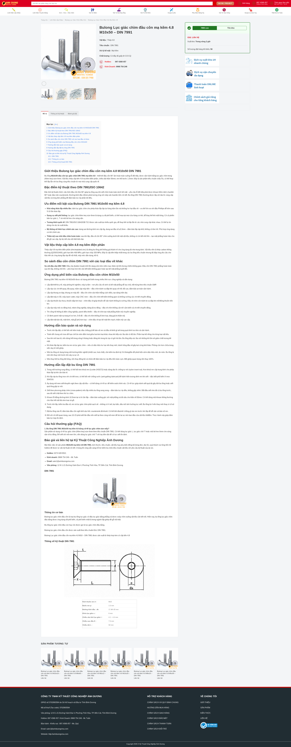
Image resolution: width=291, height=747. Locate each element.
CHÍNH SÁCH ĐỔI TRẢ (157, 729)
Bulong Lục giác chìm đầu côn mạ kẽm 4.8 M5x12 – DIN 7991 (96, 673)
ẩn (56, 124)
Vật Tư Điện (93, 13)
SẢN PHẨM (205, 708)
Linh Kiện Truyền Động (40, 13)
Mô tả (45, 114)
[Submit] (214, 3)
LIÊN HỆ (204, 718)
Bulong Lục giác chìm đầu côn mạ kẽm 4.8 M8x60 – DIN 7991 (73, 673)
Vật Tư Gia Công (224, 13)
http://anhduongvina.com (58, 734)
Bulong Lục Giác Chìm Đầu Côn (75, 20)
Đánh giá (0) (72, 114)
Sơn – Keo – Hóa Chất (66, 13)
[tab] (45, 113)
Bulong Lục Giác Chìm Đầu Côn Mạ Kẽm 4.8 (103, 20)
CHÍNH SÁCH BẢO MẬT (157, 718)
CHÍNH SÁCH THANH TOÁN (159, 724)
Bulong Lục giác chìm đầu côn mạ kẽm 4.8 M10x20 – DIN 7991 (120, 673)
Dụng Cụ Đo (172, 13)
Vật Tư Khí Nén (145, 13)
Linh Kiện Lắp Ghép (13, 13)
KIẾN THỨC (205, 713)
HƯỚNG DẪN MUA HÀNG (158, 708)
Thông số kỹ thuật (57, 114)
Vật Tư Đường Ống (119, 13)
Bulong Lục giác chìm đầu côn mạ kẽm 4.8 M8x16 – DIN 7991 (143, 673)
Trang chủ (44, 20)
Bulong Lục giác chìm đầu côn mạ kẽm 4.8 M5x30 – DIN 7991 (166, 673)
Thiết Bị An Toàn (277, 13)
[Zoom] (44, 83)
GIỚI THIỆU (205, 702)
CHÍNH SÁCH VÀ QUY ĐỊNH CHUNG (162, 702)
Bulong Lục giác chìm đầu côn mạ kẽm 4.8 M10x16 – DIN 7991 (50, 673)
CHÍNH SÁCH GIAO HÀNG (158, 713)
